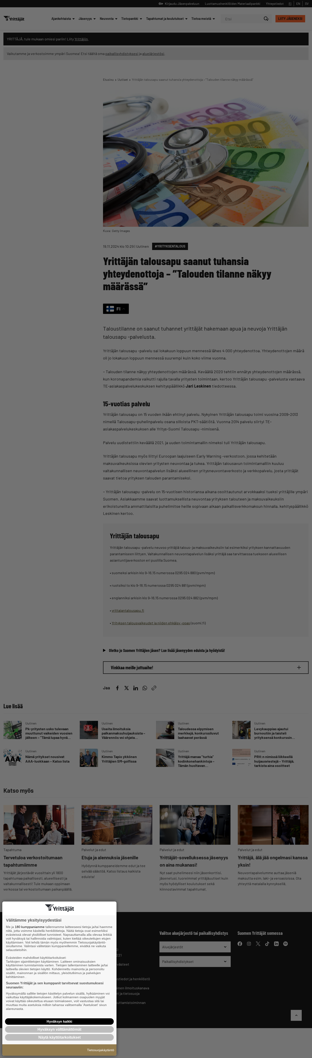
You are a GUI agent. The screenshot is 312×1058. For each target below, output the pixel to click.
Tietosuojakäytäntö (100, 1050)
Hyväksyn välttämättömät (59, 1029)
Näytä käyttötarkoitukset (59, 1037)
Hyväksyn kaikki (59, 1021)
